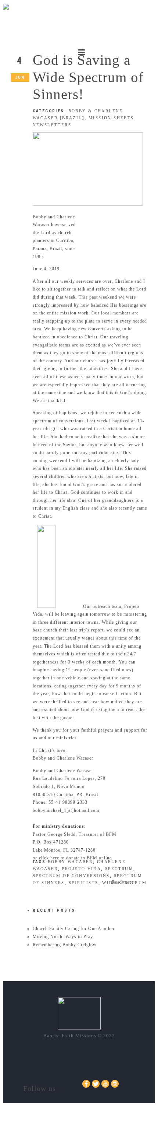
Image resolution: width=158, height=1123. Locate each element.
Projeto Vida (81, 868)
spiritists (83, 882)
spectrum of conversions (71, 875)
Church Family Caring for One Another (74, 928)
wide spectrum (124, 882)
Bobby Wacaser (70, 861)
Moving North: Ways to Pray (63, 936)
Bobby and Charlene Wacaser (63, 770)
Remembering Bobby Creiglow (65, 944)
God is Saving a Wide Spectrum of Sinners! (88, 77)
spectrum (119, 868)
